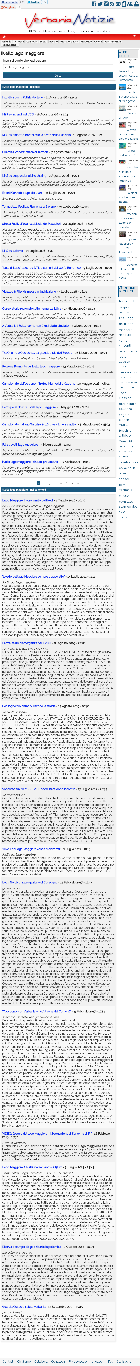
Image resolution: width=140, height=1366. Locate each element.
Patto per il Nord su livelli (29, 407)
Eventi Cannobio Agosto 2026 (22, 193)
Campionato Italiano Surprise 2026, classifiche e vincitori (39, 424)
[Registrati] (130, 5)
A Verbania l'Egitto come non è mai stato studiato (35, 325)
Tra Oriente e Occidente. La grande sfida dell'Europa (37, 352)
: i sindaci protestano (30, 462)
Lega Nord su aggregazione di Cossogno (29, 882)
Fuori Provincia (113, 41)
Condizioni (58, 1361)
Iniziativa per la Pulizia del (22, 97)
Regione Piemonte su (31, 366)
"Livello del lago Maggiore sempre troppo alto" (33, 576)
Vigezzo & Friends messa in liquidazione (29, 291)
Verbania (6, 41)
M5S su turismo (12, 251)
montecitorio (129, 462)
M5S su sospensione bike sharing (24, 175)
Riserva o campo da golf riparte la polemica (31, 1247)
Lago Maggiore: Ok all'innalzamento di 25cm (32, 1167)
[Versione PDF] (124, 5)
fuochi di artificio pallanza (125, 435)
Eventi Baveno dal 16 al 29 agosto (128, 97)
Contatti (8, 1361)
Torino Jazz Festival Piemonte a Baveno (29, 206)
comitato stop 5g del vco (128, 506)
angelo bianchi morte (124, 419)
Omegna (19, 41)
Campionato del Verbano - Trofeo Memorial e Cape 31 (38, 383)
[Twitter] (100, 5)
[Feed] (112, 5)
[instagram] (106, 5)
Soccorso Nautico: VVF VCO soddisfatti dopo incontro (38, 789)
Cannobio (32, 41)
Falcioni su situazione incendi (128, 197)
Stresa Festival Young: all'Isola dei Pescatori (31, 223)
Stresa (43, 41)
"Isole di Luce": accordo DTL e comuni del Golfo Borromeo (41, 268)
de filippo (126, 324)
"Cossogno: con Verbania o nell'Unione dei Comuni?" (36, 1011)
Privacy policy (78, 1361)
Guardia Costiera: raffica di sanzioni (25, 152)
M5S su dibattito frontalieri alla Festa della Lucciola (36, 135)
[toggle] (134, 38)
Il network (97, 1361)
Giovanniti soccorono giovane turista (128, 134)
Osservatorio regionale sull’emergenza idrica (31, 308)
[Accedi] (136, 5)
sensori (124, 479)
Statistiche (124, 1361)
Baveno (53, 41)
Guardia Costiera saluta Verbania (24, 1306)
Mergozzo (86, 41)
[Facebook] (94, 5)
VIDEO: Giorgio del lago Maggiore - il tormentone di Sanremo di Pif (47, 1133)
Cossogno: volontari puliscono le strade (28, 706)
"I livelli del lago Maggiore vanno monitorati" (31, 849)
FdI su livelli (20, 444)
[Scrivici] (118, 5)
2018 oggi (126, 318)
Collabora (41, 1361)
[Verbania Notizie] (70, 28)
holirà (123, 517)
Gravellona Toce (69, 41)
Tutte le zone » (9, 44)
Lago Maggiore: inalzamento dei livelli (27, 500)
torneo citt (127, 301)
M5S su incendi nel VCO (18, 114)
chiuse (124, 495)
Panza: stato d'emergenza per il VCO (26, 643)
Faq (110, 1361)
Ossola (98, 41)
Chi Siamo (24, 1361)
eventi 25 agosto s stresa (126, 451)
